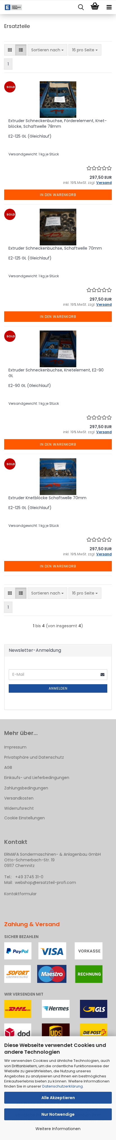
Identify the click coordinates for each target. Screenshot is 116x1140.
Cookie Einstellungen (24, 818)
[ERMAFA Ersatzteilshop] (11, 7)
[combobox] (47, 50)
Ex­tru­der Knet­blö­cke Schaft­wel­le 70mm (47, 498)
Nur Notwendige (58, 1114)
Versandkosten (19, 798)
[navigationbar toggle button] (109, 7)
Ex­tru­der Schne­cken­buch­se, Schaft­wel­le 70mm (55, 248)
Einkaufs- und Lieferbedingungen (36, 777)
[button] (9, 50)
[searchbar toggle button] (81, 7)
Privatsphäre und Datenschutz (34, 757)
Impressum (15, 747)
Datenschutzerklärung (62, 1086)
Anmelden (58, 688)
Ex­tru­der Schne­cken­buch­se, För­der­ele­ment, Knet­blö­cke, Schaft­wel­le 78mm (57, 123)
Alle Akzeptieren (58, 1098)
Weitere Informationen (58, 1129)
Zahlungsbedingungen (26, 788)
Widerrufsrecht (19, 808)
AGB (8, 767)
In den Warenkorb (58, 194)
